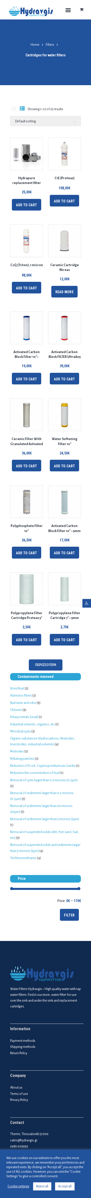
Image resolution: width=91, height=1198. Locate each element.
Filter (69, 915)
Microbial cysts (20, 731)
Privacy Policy (19, 1100)
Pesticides (17, 751)
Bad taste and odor (23, 703)
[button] (86, 603)
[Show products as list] (22, 109)
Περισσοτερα (45, 665)
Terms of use (19, 1094)
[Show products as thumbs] (13, 109)
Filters (50, 45)
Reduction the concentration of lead (35, 773)
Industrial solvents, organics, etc (32, 724)
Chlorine (16, 710)
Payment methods (22, 1041)
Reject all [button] (42, 1186)
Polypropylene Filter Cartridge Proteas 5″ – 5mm (26, 618)
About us (16, 1087)
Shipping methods (22, 1047)
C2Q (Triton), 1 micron (26, 265)
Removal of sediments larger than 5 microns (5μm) (44, 819)
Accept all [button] (65, 1186)
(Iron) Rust (17, 688)
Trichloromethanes (23, 858)
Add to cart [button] (26, 205)
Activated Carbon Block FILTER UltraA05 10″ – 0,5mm (65, 356)
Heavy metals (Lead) (24, 717)
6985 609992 (19, 1146)
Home (35, 45)
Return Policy (18, 1053)
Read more (64, 292)
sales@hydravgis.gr (23, 1140)
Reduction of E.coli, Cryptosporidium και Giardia (43, 766)
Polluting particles (22, 759)
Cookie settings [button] (18, 1186)
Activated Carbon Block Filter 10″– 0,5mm (26, 356)
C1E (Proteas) (65, 178)
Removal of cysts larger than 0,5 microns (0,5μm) (44, 780)
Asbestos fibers (21, 695)
